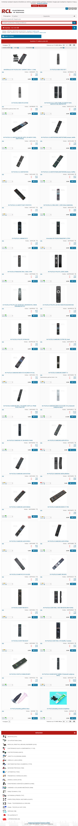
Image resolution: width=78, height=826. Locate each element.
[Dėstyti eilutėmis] (74, 45)
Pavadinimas (29, 47)
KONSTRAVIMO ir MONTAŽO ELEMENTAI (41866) (21, 783)
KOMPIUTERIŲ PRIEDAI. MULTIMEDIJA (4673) (20, 799)
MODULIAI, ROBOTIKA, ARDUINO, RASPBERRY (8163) (22, 744)
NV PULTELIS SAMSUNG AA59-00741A (58, 440)
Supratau (34, 5)
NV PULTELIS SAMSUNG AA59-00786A (58, 541)
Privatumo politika (45, 823)
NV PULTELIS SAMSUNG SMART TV (58, 372)
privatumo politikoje (42, 3)
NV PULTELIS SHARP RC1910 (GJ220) (20, 574)
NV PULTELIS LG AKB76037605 (19, 172)
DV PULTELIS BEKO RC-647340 (20, 102)
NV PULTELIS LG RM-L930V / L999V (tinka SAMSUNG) (58, 205)
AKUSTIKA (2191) (12, 736)
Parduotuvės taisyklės (34, 823)
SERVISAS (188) (12, 811)
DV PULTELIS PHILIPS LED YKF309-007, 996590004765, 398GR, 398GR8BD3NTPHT (20, 305)
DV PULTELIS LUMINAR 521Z (20, 238)
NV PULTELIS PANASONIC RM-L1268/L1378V (20, 271)
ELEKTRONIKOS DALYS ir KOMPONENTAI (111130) (21, 748)
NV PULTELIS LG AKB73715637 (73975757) (19, 205)
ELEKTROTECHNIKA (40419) (15, 752)
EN (69, 8)
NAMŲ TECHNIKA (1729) (14, 791)
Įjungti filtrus (9, 36)
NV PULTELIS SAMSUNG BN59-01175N (58, 507)
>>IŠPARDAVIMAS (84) (14, 819)
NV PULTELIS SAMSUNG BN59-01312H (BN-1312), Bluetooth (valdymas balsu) (58, 406)
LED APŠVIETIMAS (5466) (15, 740)
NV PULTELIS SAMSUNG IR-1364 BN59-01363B (20, 440)
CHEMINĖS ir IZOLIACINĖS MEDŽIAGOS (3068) (20, 787)
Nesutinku (43, 5)
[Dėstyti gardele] (70, 45)
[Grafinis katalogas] (74, 732)
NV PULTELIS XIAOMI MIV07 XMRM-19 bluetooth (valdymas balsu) (58, 675)
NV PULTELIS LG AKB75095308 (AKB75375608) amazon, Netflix (58, 137)
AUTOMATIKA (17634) (14, 772)
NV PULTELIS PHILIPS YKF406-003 (19, 339)
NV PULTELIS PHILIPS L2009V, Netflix (58, 271)
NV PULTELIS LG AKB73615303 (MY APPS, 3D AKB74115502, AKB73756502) (19, 138)
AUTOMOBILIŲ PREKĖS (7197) (16, 795)
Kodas (16, 47)
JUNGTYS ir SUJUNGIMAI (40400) (17, 756)
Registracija (17, 19)
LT (66, 8)
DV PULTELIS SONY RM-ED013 (20, 607)
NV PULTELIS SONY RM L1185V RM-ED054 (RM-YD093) (58, 607)
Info (3, 72)
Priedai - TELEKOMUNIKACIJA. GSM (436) (19, 803)
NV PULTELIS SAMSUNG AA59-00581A (19, 541)
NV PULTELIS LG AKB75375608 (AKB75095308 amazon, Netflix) (58, 172)
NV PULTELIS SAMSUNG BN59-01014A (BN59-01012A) (20, 372)
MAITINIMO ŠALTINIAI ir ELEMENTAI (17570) (20, 764)
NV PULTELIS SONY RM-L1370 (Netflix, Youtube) (58, 640)
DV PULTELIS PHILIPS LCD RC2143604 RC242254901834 (58, 304)
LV (75, 8)
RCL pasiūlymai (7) (13, 815)
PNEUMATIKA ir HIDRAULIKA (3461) (17, 776)
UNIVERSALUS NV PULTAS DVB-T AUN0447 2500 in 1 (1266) (20, 69)
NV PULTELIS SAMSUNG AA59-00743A (19, 473)
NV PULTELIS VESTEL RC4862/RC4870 (19, 674)
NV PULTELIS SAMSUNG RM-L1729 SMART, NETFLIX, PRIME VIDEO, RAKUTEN (19, 406)
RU (72, 8)
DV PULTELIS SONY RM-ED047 (20, 640)
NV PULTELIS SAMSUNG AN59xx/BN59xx (58, 473)
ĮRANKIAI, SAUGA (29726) (15, 779)
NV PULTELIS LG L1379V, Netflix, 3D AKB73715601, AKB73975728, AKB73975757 (58, 103)
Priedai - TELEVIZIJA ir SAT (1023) (17, 807)
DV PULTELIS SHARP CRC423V (58, 574)
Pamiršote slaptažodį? (7, 19)
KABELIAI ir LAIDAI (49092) (15, 760)
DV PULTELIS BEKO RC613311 (58, 69)
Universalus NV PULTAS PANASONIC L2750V (58, 238)
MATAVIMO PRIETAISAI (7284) (16, 768)
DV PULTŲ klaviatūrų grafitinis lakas (19, 708)
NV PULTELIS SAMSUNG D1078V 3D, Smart (58, 339)
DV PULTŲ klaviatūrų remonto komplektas (58, 708)
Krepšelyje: (10, 28)
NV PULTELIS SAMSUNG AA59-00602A (19, 507)
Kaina (61, 47)
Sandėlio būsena (7, 47)
